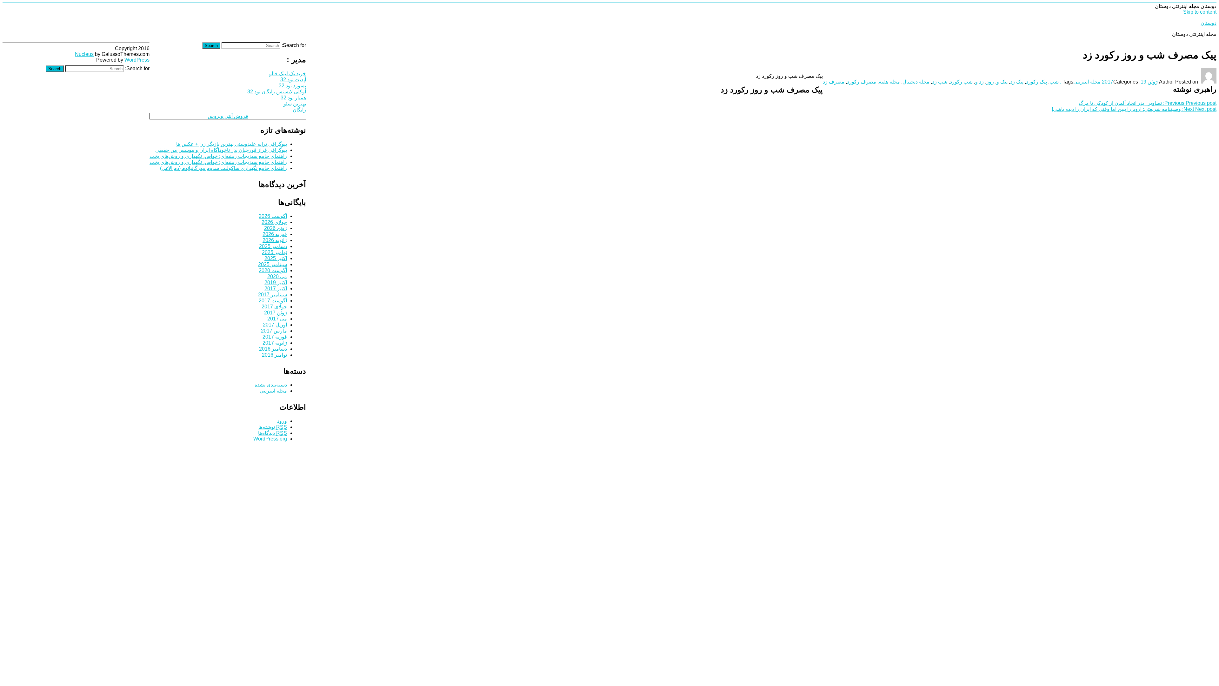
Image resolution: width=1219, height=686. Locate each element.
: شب (1055, 81)
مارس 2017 (274, 330)
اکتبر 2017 (275, 288)
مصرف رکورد (861, 81)
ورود (282, 421)
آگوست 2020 (273, 270)
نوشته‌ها (272, 427)
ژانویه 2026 (275, 240)
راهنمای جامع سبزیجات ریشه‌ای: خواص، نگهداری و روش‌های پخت (218, 156)
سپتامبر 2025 (272, 264)
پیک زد (1016, 81)
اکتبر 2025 (275, 258)
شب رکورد (961, 81)
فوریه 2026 (275, 234)
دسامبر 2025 (273, 246)
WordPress (136, 60)
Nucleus (84, 54)
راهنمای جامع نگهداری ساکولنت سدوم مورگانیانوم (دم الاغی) (223, 168)
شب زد (939, 81)
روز (990, 81)
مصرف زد (833, 81)
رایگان (299, 109)
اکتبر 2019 (275, 282)
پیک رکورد (1036, 81)
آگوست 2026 (273, 216)
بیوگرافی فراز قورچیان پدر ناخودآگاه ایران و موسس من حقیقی (221, 150)
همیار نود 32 (293, 97)
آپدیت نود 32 (293, 79)
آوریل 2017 (275, 324)
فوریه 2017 (275, 337)
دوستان (1208, 23)
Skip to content (1199, 12)
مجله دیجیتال (916, 81)
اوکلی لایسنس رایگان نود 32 (276, 91)
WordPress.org (270, 438)
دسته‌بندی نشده (271, 384)
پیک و (1002, 81)
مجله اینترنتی (1087, 81)
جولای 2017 (274, 306)
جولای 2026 (274, 222)
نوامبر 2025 (274, 252)
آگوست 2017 (273, 300)
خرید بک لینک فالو (287, 73)
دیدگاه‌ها (272, 433)
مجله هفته (889, 81)
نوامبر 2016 (274, 355)
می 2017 (277, 318)
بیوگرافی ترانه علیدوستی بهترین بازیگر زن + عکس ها (231, 144)
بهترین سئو (294, 103)
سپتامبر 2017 (272, 294)
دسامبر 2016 (273, 349)
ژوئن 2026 (275, 228)
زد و (979, 81)
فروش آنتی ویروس (228, 116)
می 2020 (277, 276)
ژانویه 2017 (275, 343)
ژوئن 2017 (275, 312)
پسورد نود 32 (292, 85)
